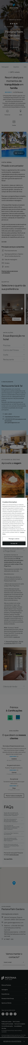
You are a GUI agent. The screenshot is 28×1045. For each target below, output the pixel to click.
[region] (14, 522)
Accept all (14, 543)
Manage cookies (14, 538)
